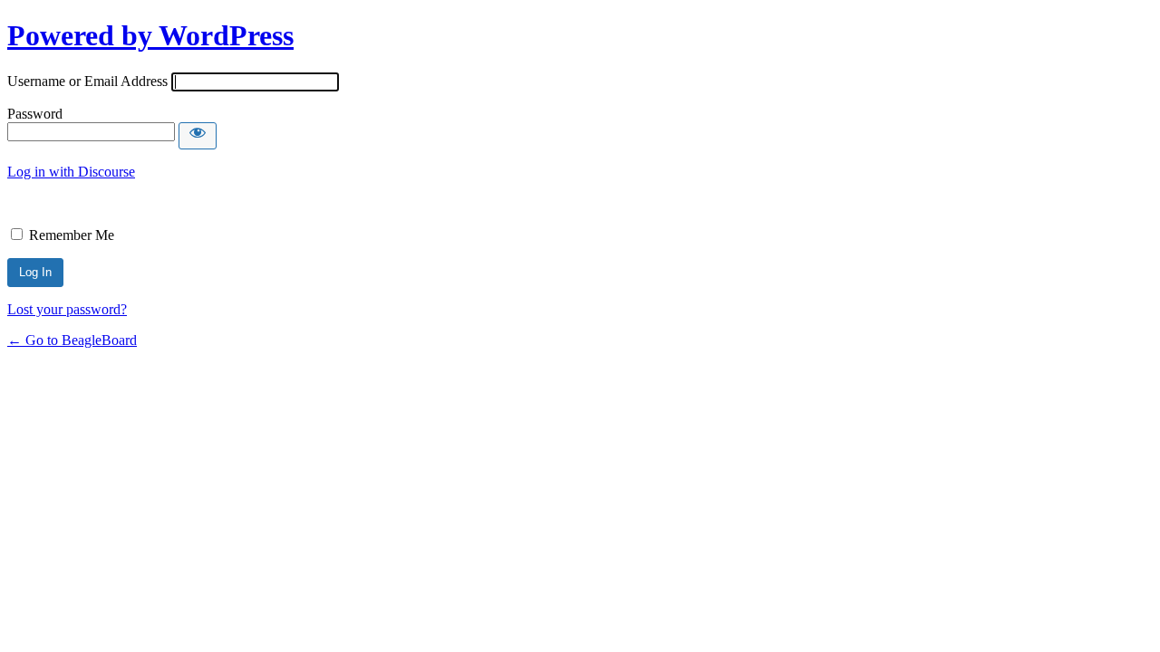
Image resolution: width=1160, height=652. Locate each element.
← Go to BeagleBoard (72, 340)
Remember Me (71, 235)
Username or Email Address (87, 81)
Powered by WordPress (150, 35)
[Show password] (198, 135)
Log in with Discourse (71, 171)
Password (35, 113)
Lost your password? (67, 309)
